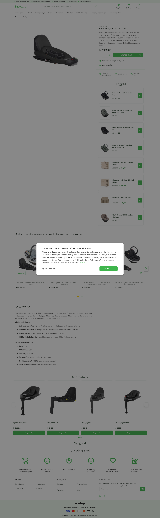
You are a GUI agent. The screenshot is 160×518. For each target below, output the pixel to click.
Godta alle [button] (108, 269)
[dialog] (80, 259)
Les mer (82, 263)
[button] (48, 269)
